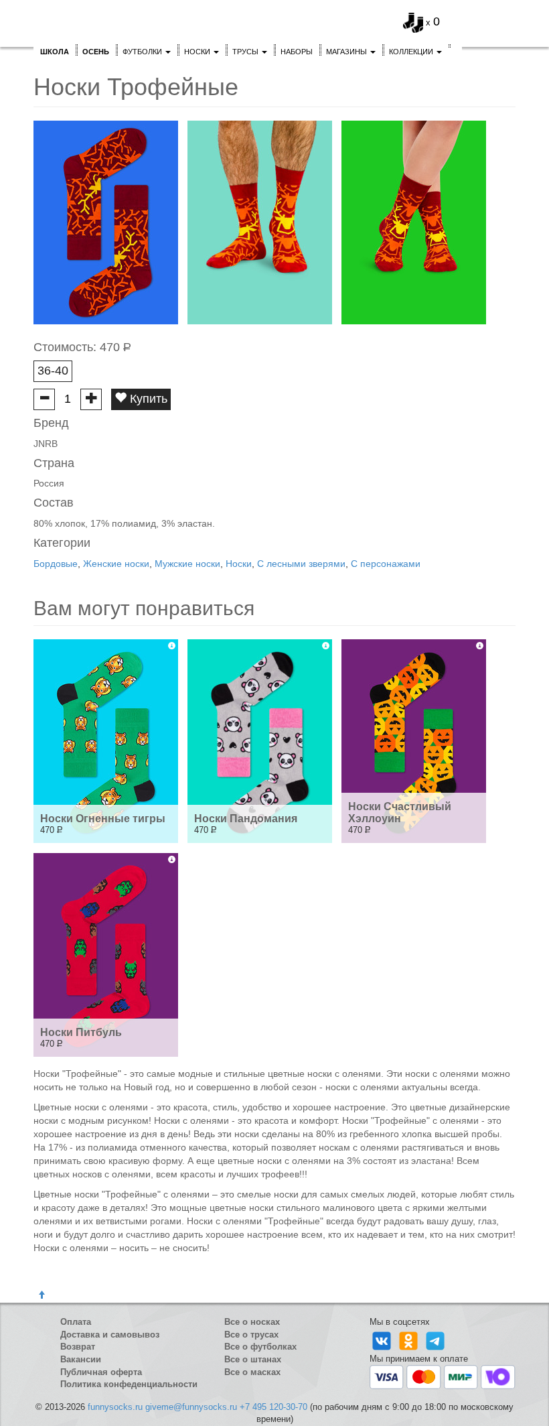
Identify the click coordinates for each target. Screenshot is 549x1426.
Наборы (297, 52)
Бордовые (55, 563)
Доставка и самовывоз (109, 1335)
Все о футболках (260, 1347)
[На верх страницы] (41, 1295)
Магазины (347, 52)
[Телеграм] (435, 1340)
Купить (147, 398)
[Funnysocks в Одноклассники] (409, 1340)
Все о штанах (252, 1359)
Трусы (246, 52)
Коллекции (412, 52)
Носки (198, 52)
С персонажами (385, 563)
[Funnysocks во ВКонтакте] (383, 1340)
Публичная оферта (101, 1372)
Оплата (75, 1322)
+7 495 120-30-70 (273, 1407)
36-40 (52, 370)
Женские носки (116, 563)
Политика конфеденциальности (129, 1384)
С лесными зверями (301, 563)
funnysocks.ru (115, 1407)
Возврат (77, 1347)
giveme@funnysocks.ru (191, 1407)
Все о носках (252, 1322)
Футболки (143, 52)
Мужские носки (187, 563)
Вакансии (80, 1359)
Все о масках (252, 1372)
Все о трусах (251, 1335)
